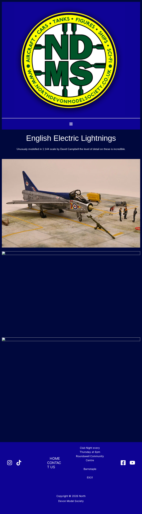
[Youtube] (132, 462)
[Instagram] (9, 462)
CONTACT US (54, 465)
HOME (55, 458)
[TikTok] (19, 462)
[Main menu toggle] (71, 124)
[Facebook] (123, 462)
